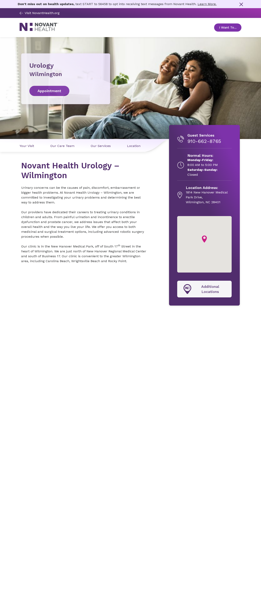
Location (133, 146)
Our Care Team (62, 146)
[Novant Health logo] (39, 30)
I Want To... (230, 27)
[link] (65, 91)
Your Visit (27, 146)
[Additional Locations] (204, 289)
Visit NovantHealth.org (42, 13)
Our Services (101, 146)
